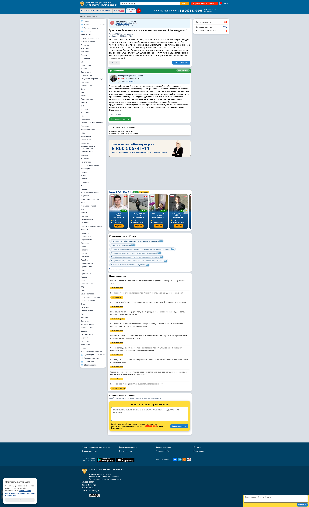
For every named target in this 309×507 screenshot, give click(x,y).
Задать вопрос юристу (120, 119)
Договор (84, 92)
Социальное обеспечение (91, 297)
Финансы (84, 331)
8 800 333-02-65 (151, 426)
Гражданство (86, 86)
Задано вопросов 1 (122, 24)
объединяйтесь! (105, 3)
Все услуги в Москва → (117, 269)
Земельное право (88, 129)
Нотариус (85, 233)
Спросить (118, 226)
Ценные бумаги (87, 334)
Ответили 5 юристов (118, 388)
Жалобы (84, 109)
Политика (85, 257)
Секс (83, 290)
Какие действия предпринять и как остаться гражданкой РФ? (136, 384)
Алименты (85, 45)
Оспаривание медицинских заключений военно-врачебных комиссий (138, 261)
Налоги (84, 213)
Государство (86, 82)
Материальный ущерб (89, 192)
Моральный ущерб (88, 206)
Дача (83, 89)
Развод (84, 277)
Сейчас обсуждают (103, 10)
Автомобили (86, 35)
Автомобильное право (90, 38)
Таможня (84, 318)
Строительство (87, 311)
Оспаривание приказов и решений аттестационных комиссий (135, 253)
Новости (84, 230)
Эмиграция (85, 345)
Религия (84, 280)
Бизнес (84, 69)
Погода (84, 253)
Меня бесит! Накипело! (90, 199)
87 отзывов (128, 81)
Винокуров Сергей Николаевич (130, 76)
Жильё (83, 116)
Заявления (85, 126)
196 (225, 27)
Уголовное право (88, 328)
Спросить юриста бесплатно (204, 4)
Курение (84, 189)
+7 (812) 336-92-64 (89, 488)
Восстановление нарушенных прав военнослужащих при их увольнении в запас (142, 249)
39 (225, 22)
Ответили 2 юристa (117, 319)
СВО (82, 287)
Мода (83, 202)
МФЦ (83, 209)
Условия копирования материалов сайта (105, 479)
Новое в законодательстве (91, 226)
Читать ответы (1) (181, 63)
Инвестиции (86, 143)
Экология (85, 341)
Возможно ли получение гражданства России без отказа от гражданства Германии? (146, 293)
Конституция (86, 162)
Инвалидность (87, 140)
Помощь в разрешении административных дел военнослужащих (136, 257)
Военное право (87, 75)
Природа (84, 270)
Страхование (86, 307)
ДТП (82, 106)
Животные (85, 113)
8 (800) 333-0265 (191, 10)
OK (20, 500)
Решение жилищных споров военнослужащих (129, 265)
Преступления (86, 267)
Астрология (85, 58)
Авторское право (88, 42)
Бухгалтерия (86, 72)
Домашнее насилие (88, 99)
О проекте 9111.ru (163, 451)
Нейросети (85, 223)
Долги (83, 96)
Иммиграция (86, 136)
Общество (85, 243)
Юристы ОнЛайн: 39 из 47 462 (121, 192)
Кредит (84, 179)
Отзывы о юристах (89, 451)
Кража (83, 175)
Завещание (85, 119)
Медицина (85, 196)
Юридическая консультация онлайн (102, 5)
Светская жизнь (87, 284)
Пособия (84, 260)
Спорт (83, 304)
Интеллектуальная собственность (88, 147)
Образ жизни (86, 236)
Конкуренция (86, 158)
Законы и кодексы (163, 447)
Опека (83, 246)
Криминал (85, 182)
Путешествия (86, 274)
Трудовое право (87, 324)
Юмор (83, 348)
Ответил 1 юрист (117, 288)
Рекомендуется (183, 71)
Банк (83, 62)
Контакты (197, 447)
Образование (86, 240)
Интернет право (87, 152)
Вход (226, 4)
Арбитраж (85, 52)
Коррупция (85, 169)
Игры (83, 133)
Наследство (85, 216)
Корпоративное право (90, 165)
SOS (139, 10)
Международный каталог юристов (96, 447)
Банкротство (86, 65)
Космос (84, 172)
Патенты (84, 250)
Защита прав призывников (122, 245)
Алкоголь (85, 48)
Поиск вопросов (125, 451)
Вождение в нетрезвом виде (92, 79)
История (84, 155)
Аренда (84, 55)
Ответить (114, 63)
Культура (84, 186)
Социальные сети (88, 301)
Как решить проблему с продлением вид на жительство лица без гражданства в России (148, 302)
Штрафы (84, 338)
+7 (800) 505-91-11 (89, 482)
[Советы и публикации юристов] (82, 3)
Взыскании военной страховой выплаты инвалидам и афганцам (136, 241)
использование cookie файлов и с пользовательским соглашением (20, 493)
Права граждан (87, 263)
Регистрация (144, 192)
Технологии (85, 321)
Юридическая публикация (91, 351)
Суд (82, 314)
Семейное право (87, 294)
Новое (118, 10)
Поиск (136, 192)
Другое (84, 102)
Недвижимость (87, 219)
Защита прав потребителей (92, 123)
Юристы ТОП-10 (87, 10)
